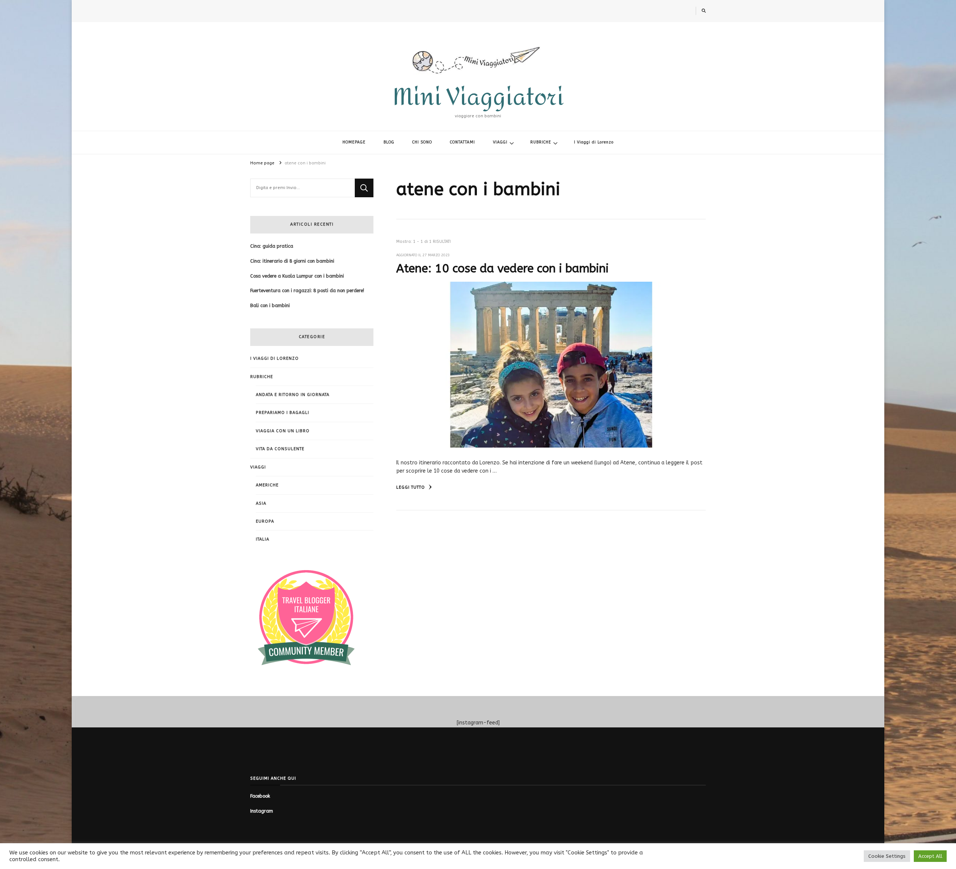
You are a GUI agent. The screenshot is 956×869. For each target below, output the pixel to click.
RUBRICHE (540, 142)
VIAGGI (500, 142)
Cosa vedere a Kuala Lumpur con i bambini (297, 276)
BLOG (389, 142)
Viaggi (258, 467)
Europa (265, 521)
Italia (262, 539)
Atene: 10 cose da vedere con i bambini (502, 268)
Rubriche (261, 376)
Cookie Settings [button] (887, 856)
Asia (261, 503)
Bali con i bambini (270, 305)
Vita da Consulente (280, 448)
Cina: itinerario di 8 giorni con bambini (292, 261)
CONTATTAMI (462, 142)
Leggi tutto (411, 487)
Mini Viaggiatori (478, 97)
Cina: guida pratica (271, 246)
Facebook (260, 796)
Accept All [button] (930, 856)
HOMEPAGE (354, 142)
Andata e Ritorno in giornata (292, 394)
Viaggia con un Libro (283, 431)
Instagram (261, 811)
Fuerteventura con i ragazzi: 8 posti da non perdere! (307, 290)
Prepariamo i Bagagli (282, 412)
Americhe (267, 485)
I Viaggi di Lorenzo (594, 142)
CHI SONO (422, 142)
